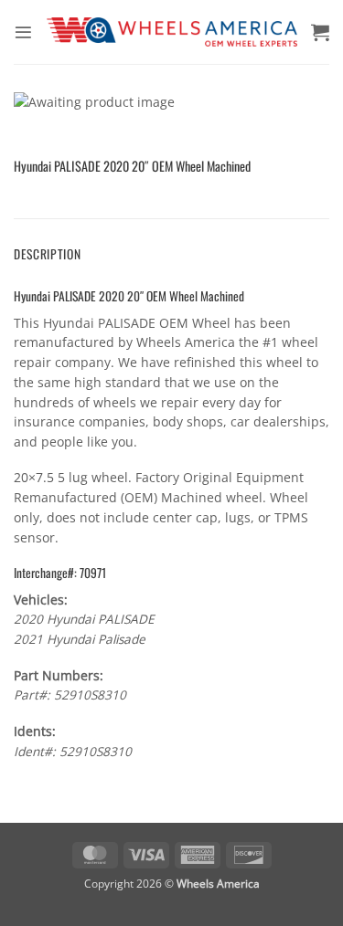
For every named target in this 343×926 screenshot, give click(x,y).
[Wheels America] (172, 31)
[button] (23, 32)
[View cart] (320, 32)
